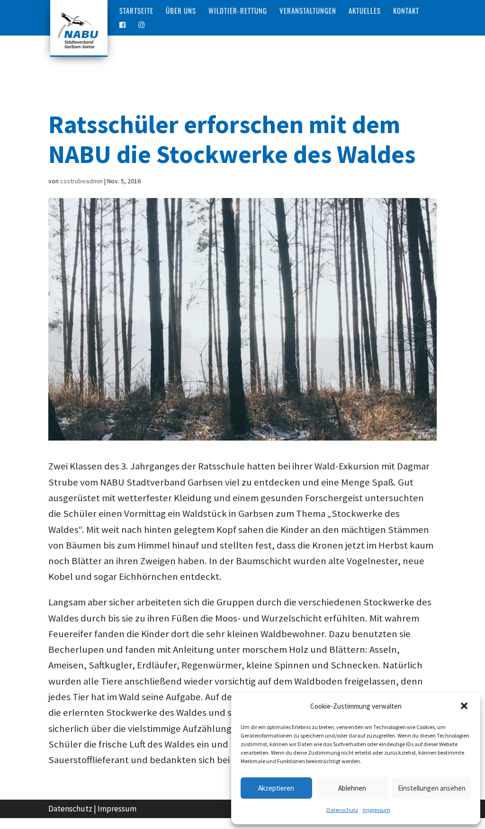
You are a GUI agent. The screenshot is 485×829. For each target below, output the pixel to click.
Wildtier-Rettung (237, 11)
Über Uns (181, 11)
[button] (465, 706)
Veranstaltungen (307, 11)
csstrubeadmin (81, 181)
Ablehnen (352, 788)
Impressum (376, 809)
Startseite (136, 11)
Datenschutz (342, 809)
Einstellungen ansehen (432, 788)
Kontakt (406, 11)
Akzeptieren (276, 788)
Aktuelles (365, 11)
